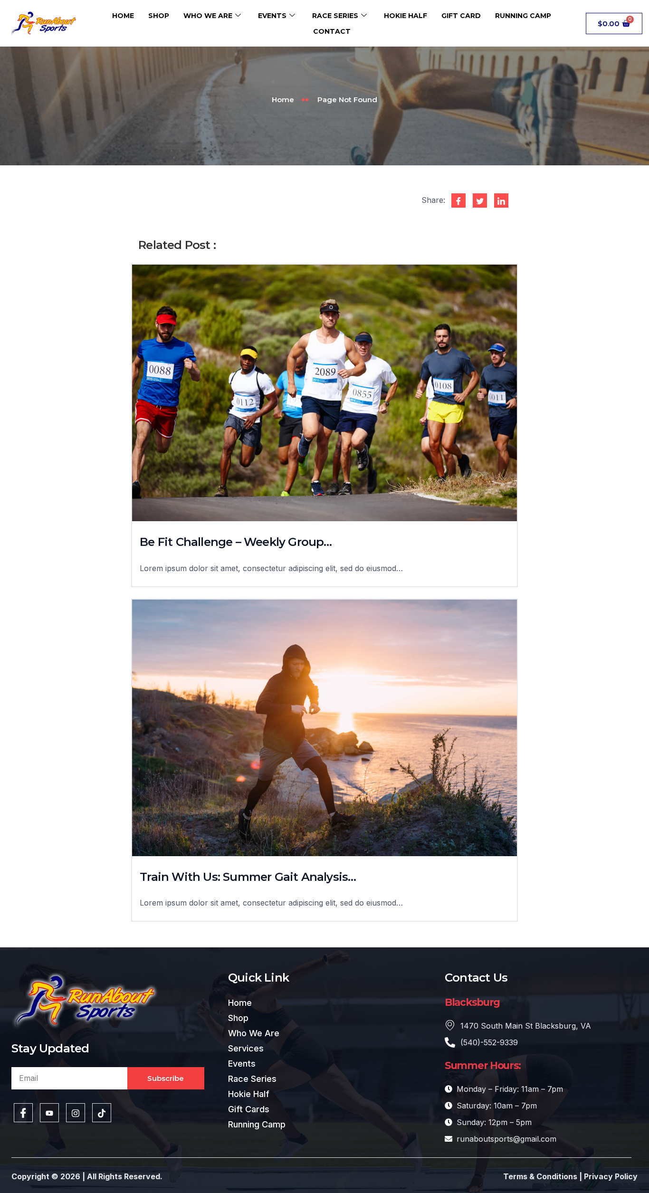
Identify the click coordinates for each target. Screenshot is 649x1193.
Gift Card (461, 15)
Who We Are (207, 15)
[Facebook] (23, 1112)
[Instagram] (75, 1112)
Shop (158, 15)
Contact (332, 31)
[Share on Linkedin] (501, 200)
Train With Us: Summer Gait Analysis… (248, 877)
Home (123, 15)
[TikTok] (101, 1112)
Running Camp (523, 15)
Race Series (335, 15)
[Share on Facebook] (458, 200)
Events (272, 15)
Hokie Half (405, 15)
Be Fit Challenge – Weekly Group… (236, 542)
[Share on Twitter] (480, 200)
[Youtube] (49, 1112)
